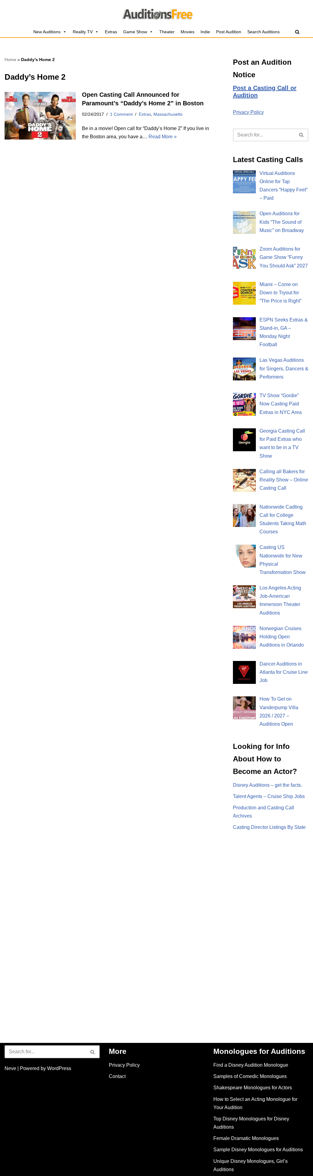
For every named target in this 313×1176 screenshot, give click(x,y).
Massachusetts (167, 114)
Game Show (135, 31)
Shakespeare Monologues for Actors (252, 1087)
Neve (10, 1068)
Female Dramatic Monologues (246, 1138)
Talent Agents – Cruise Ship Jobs (269, 796)
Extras (111, 31)
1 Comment (121, 114)
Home (10, 59)
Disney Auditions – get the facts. (267, 785)
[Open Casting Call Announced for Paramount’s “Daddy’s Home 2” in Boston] (40, 116)
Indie (205, 31)
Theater (167, 31)
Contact (117, 1076)
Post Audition (228, 31)
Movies (187, 31)
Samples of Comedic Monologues (250, 1076)
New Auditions (47, 31)
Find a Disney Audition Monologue (250, 1065)
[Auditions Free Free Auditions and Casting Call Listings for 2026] (156, 13)
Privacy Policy (248, 112)
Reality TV (83, 31)
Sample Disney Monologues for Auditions (258, 1149)
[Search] (297, 32)
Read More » (163, 136)
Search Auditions (263, 31)
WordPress (59, 1068)
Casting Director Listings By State (269, 827)
